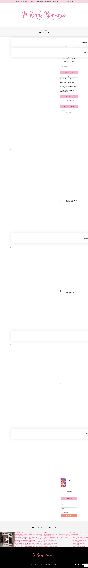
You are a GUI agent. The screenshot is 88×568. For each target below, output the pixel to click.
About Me (55, 1)
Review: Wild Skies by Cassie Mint (67, 76)
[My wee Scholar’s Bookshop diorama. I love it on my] (7, 539)
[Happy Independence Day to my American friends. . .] (66, 539)
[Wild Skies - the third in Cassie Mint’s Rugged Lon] (36, 539)
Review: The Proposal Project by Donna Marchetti (71, 201)
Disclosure (47, 564)
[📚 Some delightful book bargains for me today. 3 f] (51, 539)
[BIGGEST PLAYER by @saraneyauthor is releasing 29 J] (22, 539)
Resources (48, 1)
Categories (24, 1)
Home (11, 1)
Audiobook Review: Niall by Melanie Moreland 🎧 (71, 292)
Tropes (32, 1)
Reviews (17, 1)
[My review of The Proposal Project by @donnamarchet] (80, 539)
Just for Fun (39, 1)
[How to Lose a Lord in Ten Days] (63, 482)
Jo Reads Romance (45, 527)
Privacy (55, 564)
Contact (40, 564)
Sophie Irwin (69, 481)
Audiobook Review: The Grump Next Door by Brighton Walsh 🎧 (68, 91)
